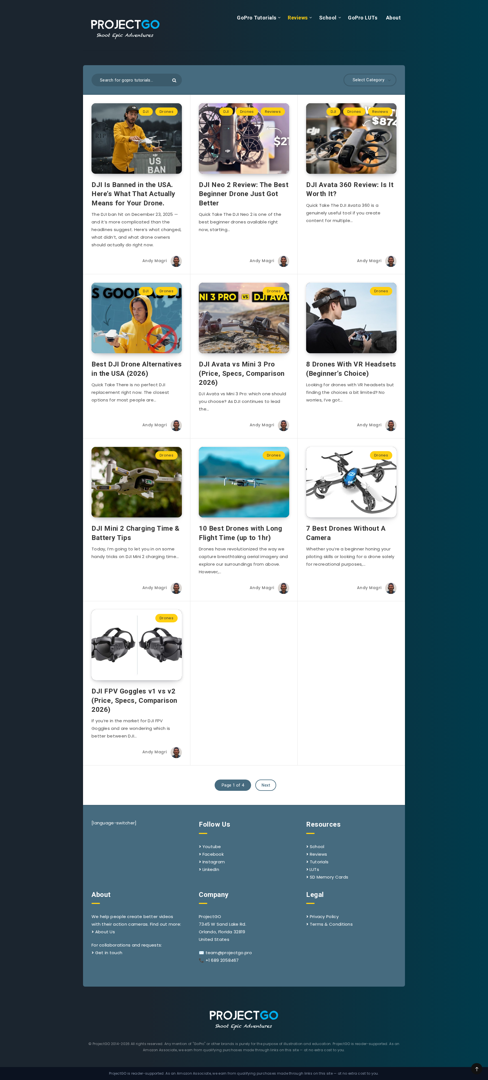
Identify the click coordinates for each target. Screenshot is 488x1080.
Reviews (298, 18)
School (328, 18)
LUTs (314, 869)
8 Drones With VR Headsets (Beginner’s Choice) (351, 368)
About (393, 18)
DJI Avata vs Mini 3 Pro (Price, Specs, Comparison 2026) (242, 373)
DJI (146, 111)
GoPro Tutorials (256, 18)
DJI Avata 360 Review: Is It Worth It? (349, 189)
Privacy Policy (324, 916)
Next (266, 785)
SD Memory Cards (329, 877)
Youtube (211, 846)
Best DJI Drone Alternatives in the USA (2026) (136, 368)
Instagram (213, 862)
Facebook (213, 854)
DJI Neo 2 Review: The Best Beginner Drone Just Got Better (244, 194)
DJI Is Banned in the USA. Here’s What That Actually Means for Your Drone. (133, 194)
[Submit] (174, 80)
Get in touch (109, 953)
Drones (166, 111)
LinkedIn (210, 869)
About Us (105, 932)
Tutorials (319, 862)
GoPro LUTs (362, 18)
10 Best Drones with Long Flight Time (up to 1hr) (240, 532)
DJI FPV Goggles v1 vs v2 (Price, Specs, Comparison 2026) (134, 700)
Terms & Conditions (331, 924)
